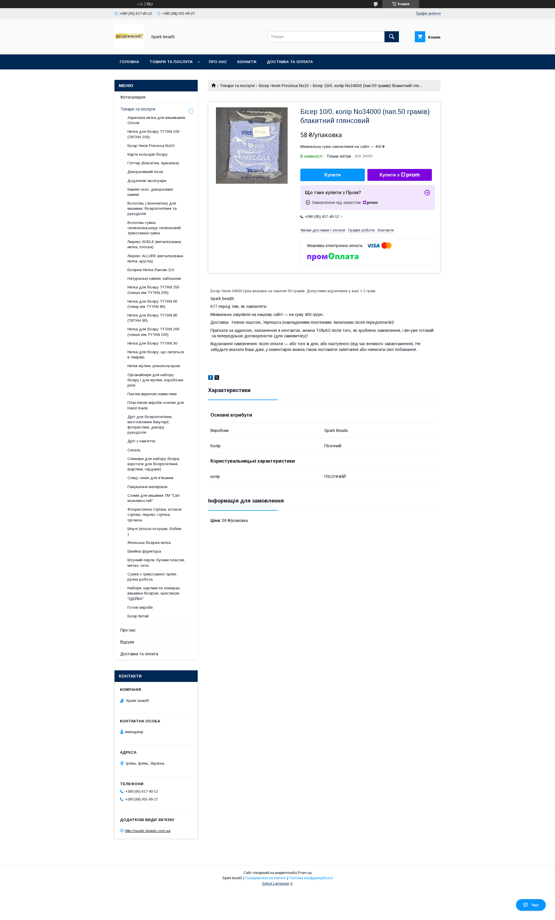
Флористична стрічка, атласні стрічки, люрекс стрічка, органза (154, 514)
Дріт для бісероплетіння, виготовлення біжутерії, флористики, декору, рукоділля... (149, 425)
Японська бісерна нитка (149, 542)
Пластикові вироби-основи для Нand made (155, 405)
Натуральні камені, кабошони (154, 278)
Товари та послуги (171, 62)
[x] (216, 378)
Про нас (218, 62)
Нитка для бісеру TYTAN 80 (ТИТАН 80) (152, 318)
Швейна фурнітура (144, 551)
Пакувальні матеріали (147, 487)
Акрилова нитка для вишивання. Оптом (156, 120)
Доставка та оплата (290, 62)
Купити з (389, 174)
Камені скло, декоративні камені (150, 192)
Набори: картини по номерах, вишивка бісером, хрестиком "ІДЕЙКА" (154, 593)
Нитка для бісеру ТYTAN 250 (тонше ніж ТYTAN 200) (153, 290)
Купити (332, 174)
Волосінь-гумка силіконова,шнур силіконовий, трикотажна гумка (154, 227)
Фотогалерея (132, 97)
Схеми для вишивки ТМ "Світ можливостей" (153, 498)
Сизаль (134, 450)
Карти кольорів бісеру (147, 154)
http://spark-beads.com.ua (147, 831)
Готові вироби (140, 607)
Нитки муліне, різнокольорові (153, 366)
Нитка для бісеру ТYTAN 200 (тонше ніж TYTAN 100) (153, 331)
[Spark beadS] (129, 47)
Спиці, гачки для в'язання (150, 478)
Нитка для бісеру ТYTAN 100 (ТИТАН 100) (153, 134)
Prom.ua (305, 873)
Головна (129, 62)
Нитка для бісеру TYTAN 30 (152, 343)
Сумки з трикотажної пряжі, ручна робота (152, 577)
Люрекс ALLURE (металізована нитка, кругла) (155, 258)
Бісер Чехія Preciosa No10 (284, 85)
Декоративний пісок (145, 172)
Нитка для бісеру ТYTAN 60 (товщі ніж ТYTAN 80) (152, 304)
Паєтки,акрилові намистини (152, 394)
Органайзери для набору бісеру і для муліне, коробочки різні (155, 380)
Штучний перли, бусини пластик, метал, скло (156, 562)
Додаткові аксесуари (146, 181)
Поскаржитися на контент (265, 878)
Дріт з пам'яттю (141, 441)
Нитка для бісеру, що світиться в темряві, (155, 354)
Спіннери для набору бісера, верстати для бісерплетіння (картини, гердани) (153, 464)
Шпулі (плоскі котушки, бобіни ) (154, 531)
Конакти (246, 62)
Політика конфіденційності (311, 878)
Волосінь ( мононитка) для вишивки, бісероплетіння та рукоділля (152, 208)
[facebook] (210, 378)
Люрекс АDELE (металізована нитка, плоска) (154, 244)
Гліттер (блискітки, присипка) (153, 163)
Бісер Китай (138, 616)
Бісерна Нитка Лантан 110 (150, 270)
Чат (535, 905)
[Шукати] (391, 36)
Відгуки (127, 642)
